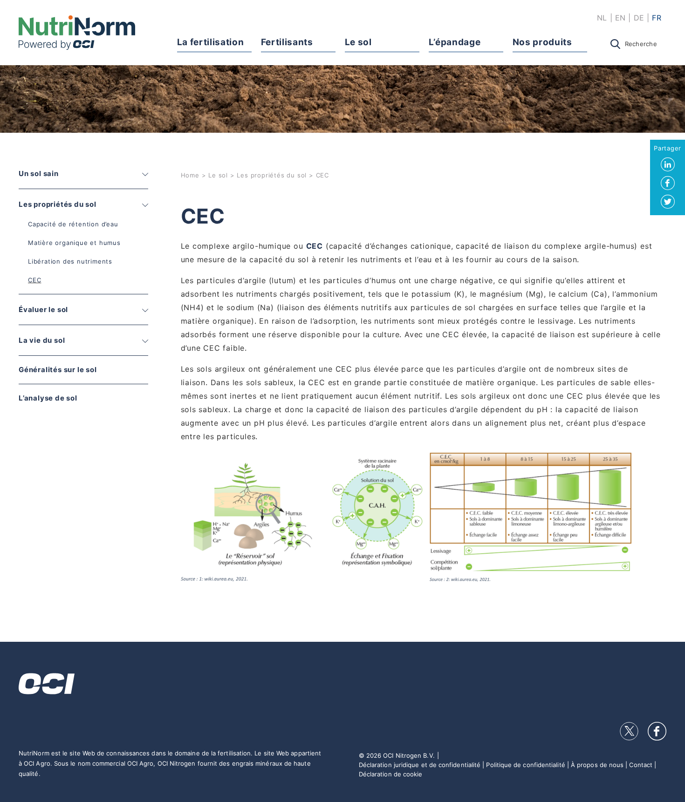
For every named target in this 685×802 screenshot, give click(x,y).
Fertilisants (287, 42)
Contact (640, 764)
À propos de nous (597, 764)
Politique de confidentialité (525, 764)
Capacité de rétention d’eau (73, 224)
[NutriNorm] (77, 32)
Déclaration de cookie (391, 774)
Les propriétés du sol (57, 204)
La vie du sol (42, 340)
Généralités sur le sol (58, 369)
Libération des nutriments (70, 261)
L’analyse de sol (48, 398)
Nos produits (542, 42)
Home (190, 175)
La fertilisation (210, 42)
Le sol (358, 42)
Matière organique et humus (74, 242)
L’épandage (455, 42)
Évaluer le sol (43, 309)
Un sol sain (39, 173)
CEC (34, 280)
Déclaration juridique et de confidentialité (419, 764)
